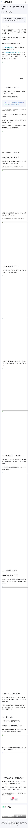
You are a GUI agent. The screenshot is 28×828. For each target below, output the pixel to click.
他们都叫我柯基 (13, 822)
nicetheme (9, 823)
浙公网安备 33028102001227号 (19, 823)
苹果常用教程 (9, 12)
